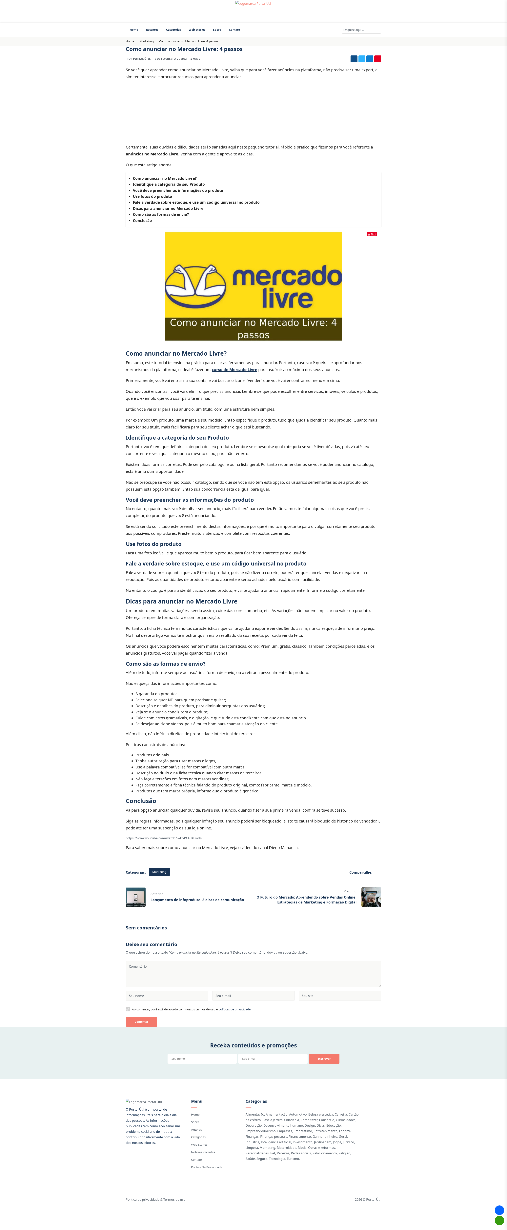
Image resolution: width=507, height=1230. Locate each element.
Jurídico (348, 1142)
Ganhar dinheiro (325, 1136)
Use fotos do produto (152, 196)
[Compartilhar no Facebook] (354, 58)
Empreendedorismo (261, 1131)
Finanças (252, 1136)
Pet (272, 1153)
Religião (344, 1153)
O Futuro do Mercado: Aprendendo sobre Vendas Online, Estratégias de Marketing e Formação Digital (306, 899)
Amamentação (277, 1114)
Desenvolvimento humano (283, 1125)
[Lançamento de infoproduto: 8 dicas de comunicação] (136, 897)
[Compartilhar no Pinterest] (377, 58)
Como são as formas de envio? (161, 214)
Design (310, 1125)
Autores (196, 1129)
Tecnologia (277, 1159)
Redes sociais (301, 1153)
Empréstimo (303, 1131)
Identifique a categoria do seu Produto (169, 184)
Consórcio (326, 1120)
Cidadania (291, 1120)
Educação (333, 1125)
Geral (343, 1136)
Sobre (217, 29)
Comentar (141, 1021)
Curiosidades (345, 1120)
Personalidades (257, 1153)
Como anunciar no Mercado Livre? (165, 178)
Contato (234, 29)
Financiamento (300, 1136)
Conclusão (142, 220)
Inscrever (324, 1059)
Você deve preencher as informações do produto (178, 190)
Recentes (152, 29)
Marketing (147, 41)
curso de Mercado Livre (234, 369)
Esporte (345, 1131)
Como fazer (309, 1120)
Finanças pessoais (273, 1136)
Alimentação (255, 1114)
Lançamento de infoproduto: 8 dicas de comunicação (197, 899)
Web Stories (197, 29)
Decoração (254, 1125)
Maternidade (286, 1147)
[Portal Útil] (253, 11)
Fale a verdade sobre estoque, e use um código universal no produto (196, 202)
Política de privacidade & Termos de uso (156, 1199)
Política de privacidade (206, 1167)
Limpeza (252, 1147)
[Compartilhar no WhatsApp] (499, 1220)
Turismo (293, 1159)
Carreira (341, 1114)
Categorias (173, 29)
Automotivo (298, 1114)
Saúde (250, 1159)
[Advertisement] (253, 112)
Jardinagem (322, 1142)
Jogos (337, 1142)
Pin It (373, 234)
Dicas (321, 1125)
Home (134, 29)
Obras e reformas (321, 1147)
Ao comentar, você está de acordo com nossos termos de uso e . (191, 1009)
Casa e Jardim (272, 1120)
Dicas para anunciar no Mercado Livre (168, 208)
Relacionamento (325, 1153)
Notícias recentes (203, 1152)
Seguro (261, 1159)
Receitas (283, 1153)
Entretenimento (325, 1131)
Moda (302, 1147)
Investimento (303, 1142)
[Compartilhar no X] (361, 58)
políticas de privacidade (234, 1009)
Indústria (252, 1142)
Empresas (284, 1131)
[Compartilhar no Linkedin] (369, 58)
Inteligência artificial (276, 1142)
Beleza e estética (320, 1114)
